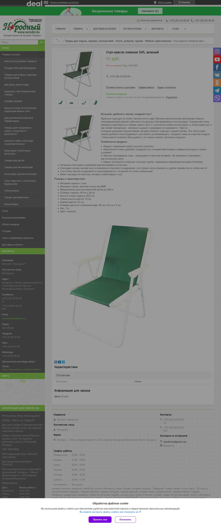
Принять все (100, 519)
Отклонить (125, 519)
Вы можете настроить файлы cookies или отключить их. (109, 512)
